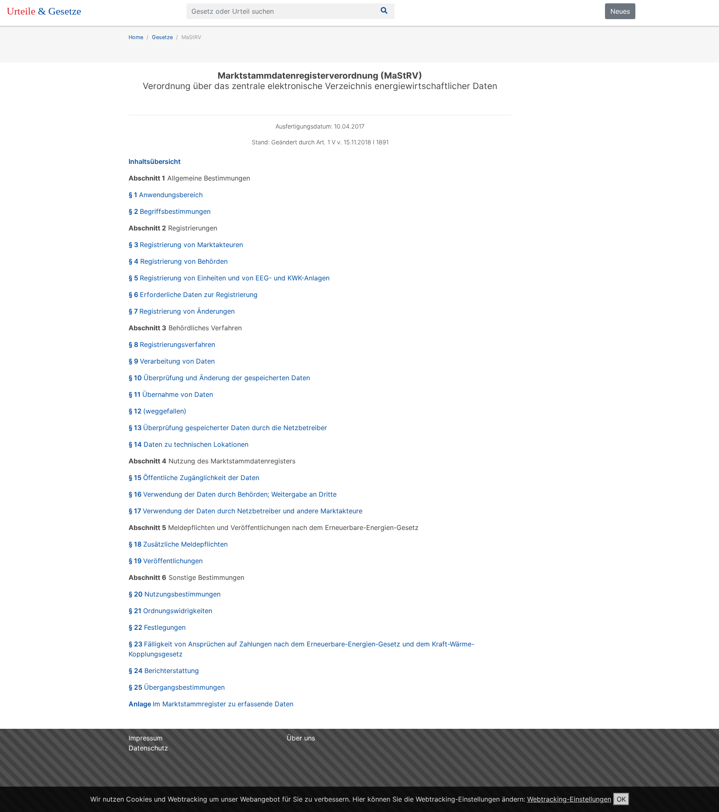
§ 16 (233, 494)
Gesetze (162, 37)
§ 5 (229, 278)
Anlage (211, 704)
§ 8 (172, 344)
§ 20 (175, 594)
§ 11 (171, 394)
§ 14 (188, 444)
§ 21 (170, 611)
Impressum (146, 738)
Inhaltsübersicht (155, 161)
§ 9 (172, 361)
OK (621, 799)
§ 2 (170, 211)
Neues (620, 11)
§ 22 (157, 627)
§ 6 (193, 294)
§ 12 (157, 411)
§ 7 (182, 311)
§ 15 (194, 477)
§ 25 (177, 687)
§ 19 (166, 561)
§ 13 (228, 427)
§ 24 (164, 670)
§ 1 (166, 195)
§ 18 (178, 544)
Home (136, 37)
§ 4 (178, 261)
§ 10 (219, 378)
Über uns (301, 738)
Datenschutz (148, 748)
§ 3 (186, 244)
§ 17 (245, 511)
